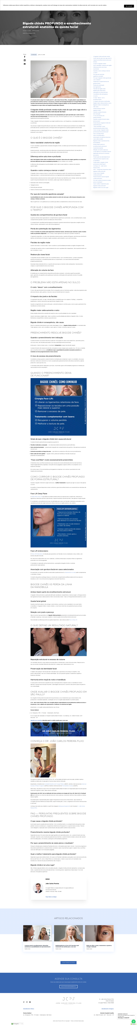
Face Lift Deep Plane (98, 133)
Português (16, 1023)
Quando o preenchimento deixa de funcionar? (101, 120)
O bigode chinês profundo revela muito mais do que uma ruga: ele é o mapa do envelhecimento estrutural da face (102, 59)
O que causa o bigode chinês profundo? (98, 174)
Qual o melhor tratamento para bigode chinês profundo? (101, 184)
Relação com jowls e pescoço (100, 149)
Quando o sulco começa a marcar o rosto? (101, 71)
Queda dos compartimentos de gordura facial (101, 82)
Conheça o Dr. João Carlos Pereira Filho (100, 166)
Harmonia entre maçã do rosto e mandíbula (101, 159)
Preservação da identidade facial (101, 157)
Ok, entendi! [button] (129, 6)
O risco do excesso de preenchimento (98, 116)
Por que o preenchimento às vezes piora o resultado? (102, 181)
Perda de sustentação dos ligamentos (98, 86)
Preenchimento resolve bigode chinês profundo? (101, 177)
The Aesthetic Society (67, 785)
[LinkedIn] (24, 60)
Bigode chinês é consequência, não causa (101, 105)
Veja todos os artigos (51, 896)
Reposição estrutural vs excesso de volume (101, 154)
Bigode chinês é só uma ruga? (100, 187)
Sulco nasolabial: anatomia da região (102, 65)
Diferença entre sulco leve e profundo (100, 68)
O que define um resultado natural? (102, 151)
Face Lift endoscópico (98, 135)
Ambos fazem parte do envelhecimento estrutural (100, 145)
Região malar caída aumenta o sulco (102, 103)
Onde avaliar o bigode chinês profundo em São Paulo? (100, 163)
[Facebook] (24, 56)
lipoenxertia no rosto (70, 572)
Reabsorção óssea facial (99, 90)
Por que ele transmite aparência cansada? (98, 75)
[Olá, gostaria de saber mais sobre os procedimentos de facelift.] (134, 1022)
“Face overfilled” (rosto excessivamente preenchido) (100, 127)
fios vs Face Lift (73, 619)
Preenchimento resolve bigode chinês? (99, 109)
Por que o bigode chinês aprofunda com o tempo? (102, 78)
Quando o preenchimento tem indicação (99, 113)
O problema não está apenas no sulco (100, 95)
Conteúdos (35, 30)
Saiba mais (27, 948)
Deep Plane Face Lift (37, 496)
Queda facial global (98, 148)
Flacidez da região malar (99, 88)
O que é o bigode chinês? (99, 63)
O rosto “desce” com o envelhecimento (99, 98)
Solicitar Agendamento (68, 986)
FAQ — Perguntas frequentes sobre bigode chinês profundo (102, 170)
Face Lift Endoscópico (37, 554)
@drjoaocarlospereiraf (64, 806)
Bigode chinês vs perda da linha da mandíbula (101, 141)
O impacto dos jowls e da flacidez (101, 101)
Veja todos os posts (68, 962)
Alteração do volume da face (100, 92)
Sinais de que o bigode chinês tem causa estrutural (102, 123)
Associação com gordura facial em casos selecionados (101, 138)
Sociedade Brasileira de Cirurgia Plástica (54, 784)
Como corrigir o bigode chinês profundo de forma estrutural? (101, 131)
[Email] (24, 63)
